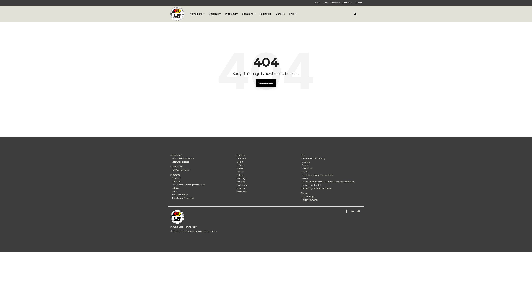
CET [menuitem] (303, 155)
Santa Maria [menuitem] (242, 185)
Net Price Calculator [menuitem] (181, 170)
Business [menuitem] (176, 178)
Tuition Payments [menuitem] (310, 200)
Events (293, 13)
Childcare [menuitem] (176, 181)
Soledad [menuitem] (241, 188)
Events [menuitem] (305, 178)
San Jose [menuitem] (241, 182)
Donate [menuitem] (305, 172)
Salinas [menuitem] (240, 175)
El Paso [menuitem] (240, 168)
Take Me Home (266, 83)
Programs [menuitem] (175, 174)
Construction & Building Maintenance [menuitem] (188, 185)
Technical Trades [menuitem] (180, 195)
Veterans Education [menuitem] (180, 162)
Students (214, 13)
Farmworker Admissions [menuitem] (183, 158)
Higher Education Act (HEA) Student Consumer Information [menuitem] (328, 182)
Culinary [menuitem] (175, 188)
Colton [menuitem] (240, 162)
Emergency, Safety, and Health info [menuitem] (317, 175)
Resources (265, 13)
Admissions (196, 13)
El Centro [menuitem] (241, 165)
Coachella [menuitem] (241, 158)
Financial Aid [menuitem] (176, 166)
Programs (230, 13)
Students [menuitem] (305, 193)
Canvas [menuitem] (358, 3)
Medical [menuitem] (175, 191)
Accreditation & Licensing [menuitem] (313, 158)
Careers (280, 13)
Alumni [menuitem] (325, 3)
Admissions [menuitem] (176, 155)
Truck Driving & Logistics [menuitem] (183, 198)
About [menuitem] (317, 3)
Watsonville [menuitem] (242, 191)
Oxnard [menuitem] (240, 172)
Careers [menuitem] (306, 165)
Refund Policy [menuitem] (191, 227)
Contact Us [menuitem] (347, 3)
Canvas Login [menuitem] (308, 196)
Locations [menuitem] (240, 155)
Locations (247, 13)
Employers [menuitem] (335, 3)
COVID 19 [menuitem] (306, 162)
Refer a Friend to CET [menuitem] (311, 185)
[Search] (355, 14)
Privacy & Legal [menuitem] (177, 227)
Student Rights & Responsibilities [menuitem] (317, 188)
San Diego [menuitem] (241, 178)
